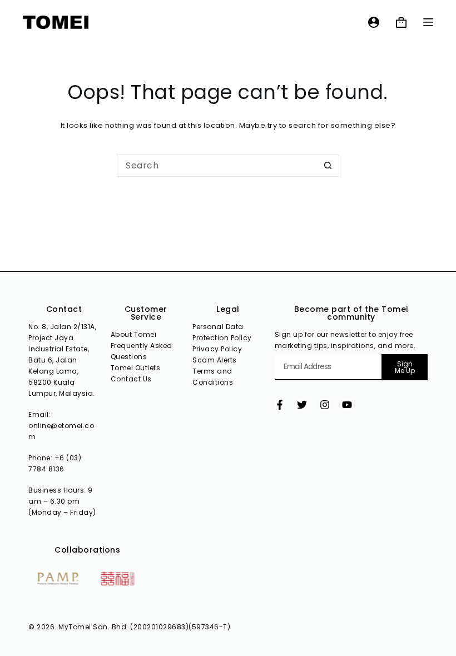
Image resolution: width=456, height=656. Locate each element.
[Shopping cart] (401, 22)
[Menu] (428, 22)
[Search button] (328, 166)
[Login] (373, 22)
